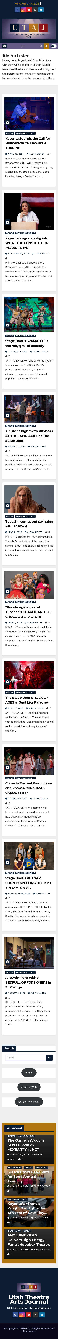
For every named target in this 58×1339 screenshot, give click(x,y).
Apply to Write (29, 1087)
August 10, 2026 (19, 1249)
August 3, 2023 (17, 446)
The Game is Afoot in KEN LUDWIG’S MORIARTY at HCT (25, 1145)
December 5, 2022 (18, 799)
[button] (41, 46)
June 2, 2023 (15, 532)
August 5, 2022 (17, 993)
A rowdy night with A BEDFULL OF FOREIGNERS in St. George (28, 982)
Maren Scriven (42, 1249)
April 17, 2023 (16, 708)
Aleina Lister (37, 154)
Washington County (25, 133)
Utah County (42, 1168)
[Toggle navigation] (23, 46)
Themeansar (29, 1331)
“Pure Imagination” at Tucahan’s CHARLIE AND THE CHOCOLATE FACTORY (28, 612)
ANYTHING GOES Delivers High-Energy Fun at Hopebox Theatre (28, 1240)
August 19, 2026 (19, 1186)
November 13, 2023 (19, 253)
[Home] (4, 46)
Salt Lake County (26, 1136)
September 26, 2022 (19, 893)
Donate (29, 1072)
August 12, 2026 (19, 1218)
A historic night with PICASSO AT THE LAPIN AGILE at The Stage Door (29, 436)
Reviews (9, 133)
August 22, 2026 (20, 1154)
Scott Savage (42, 1186)
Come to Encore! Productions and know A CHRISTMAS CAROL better (28, 788)
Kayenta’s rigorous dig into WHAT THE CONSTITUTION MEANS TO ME (27, 243)
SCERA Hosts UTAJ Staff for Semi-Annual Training (28, 1176)
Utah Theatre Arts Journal (29, 1299)
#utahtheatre (14, 1168)
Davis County (14, 1231)
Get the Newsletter (29, 1101)
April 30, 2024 (16, 154)
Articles (28, 1168)
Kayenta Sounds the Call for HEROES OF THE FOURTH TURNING (27, 143)
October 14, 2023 (18, 351)
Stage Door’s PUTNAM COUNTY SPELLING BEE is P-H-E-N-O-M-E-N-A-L (29, 883)
